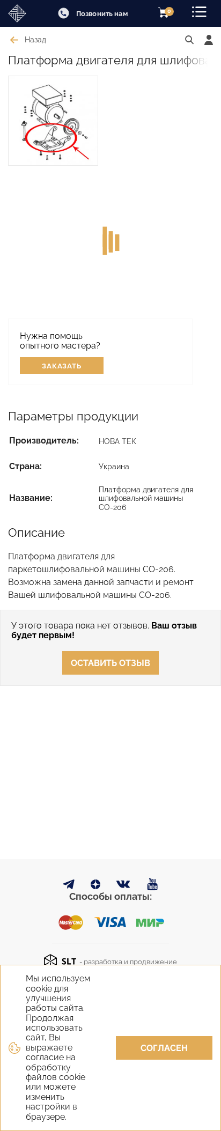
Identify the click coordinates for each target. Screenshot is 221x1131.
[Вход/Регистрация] (208, 40)
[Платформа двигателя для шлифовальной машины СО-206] (53, 120)
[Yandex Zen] (95, 886)
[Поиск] (189, 40)
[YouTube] (152, 884)
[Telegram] (69, 886)
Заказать (62, 366)
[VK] (123, 886)
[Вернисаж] (21, 13)
